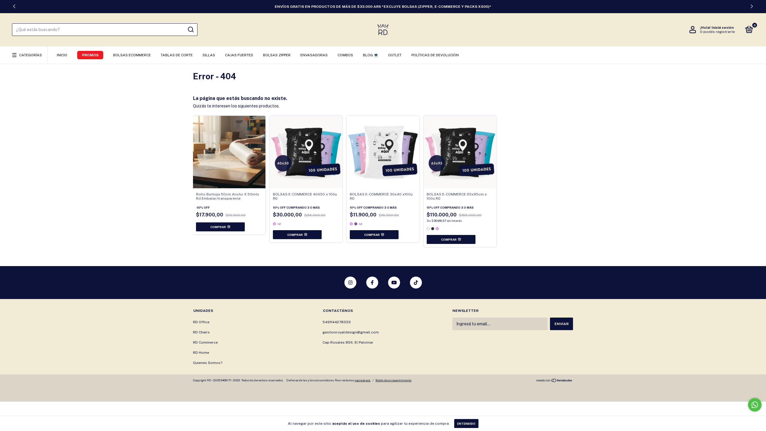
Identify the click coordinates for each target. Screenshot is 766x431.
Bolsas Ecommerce (132, 55)
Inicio (62, 55)
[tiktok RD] (416, 283)
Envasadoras (314, 55)
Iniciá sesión (723, 27)
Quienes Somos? (207, 363)
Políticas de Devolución (435, 55)
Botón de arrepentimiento (393, 380)
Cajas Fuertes (239, 55)
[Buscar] (190, 29)
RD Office (201, 322)
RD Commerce (205, 342)
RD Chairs (201, 332)
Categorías (30, 55)
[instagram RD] (350, 283)
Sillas (209, 55)
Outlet (395, 55)
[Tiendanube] (554, 381)
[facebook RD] (372, 283)
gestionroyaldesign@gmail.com (351, 332)
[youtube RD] (394, 283)
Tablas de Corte (177, 55)
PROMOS (90, 55)
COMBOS (345, 55)
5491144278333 (337, 322)
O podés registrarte (717, 32)
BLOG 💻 (370, 55)
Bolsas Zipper (277, 55)
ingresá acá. (363, 380)
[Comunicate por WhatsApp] (755, 405)
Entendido (466, 423)
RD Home (201, 352)
